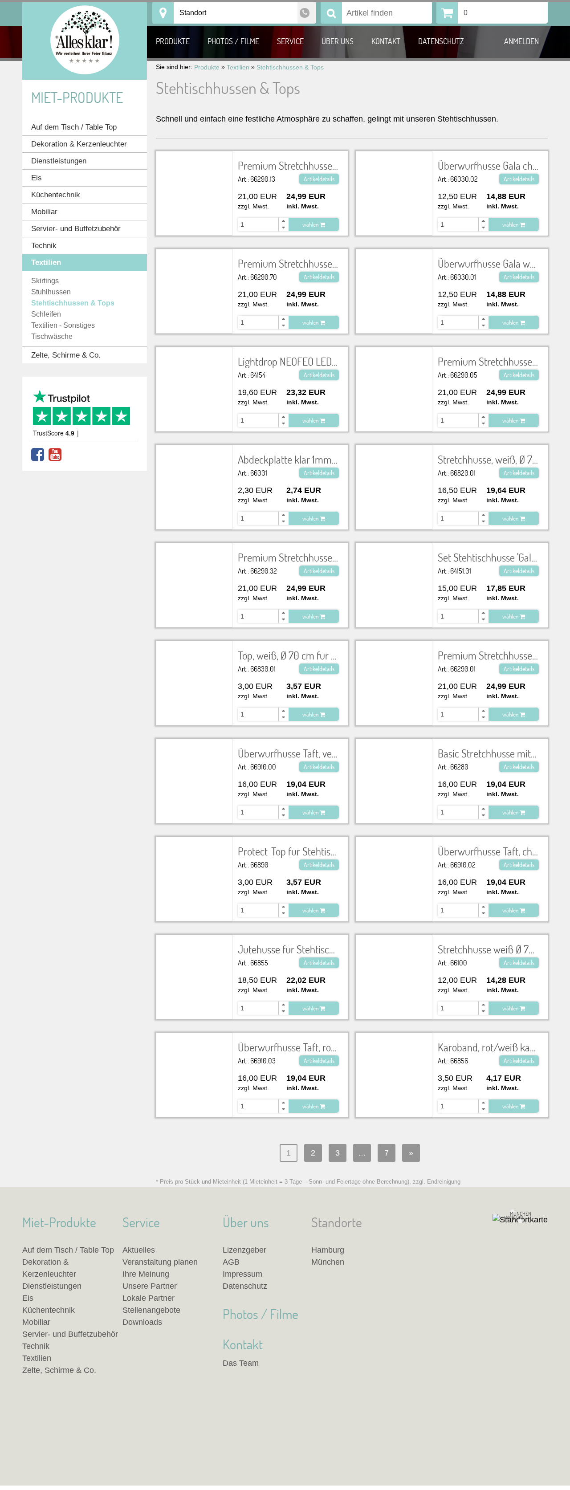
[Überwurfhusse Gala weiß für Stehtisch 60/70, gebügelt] (394, 273)
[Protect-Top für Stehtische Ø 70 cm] (194, 849)
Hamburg (327, 1250)
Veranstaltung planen (160, 1262)
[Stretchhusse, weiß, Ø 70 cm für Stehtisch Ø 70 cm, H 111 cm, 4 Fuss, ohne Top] (394, 475)
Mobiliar (44, 212)
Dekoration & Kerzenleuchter (79, 144)
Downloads (142, 1322)
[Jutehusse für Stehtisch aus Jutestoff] (194, 953)
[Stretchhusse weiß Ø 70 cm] (394, 947)
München (327, 1262)
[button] (283, 221)
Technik (44, 245)
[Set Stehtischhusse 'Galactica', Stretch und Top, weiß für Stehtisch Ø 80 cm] (394, 567)
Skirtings (45, 281)
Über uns (338, 41)
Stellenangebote (151, 1310)
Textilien (46, 262)
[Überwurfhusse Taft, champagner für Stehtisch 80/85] (394, 855)
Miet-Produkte (77, 97)
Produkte (173, 41)
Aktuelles (138, 1250)
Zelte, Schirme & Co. (66, 355)
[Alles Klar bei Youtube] (55, 455)
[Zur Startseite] (84, 41)
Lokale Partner (148, 1298)
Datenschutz (441, 41)
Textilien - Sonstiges (63, 325)
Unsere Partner (149, 1286)
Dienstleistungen (58, 161)
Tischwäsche (52, 336)
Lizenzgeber (244, 1250)
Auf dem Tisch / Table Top (74, 127)
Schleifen (46, 314)
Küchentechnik (55, 195)
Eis (36, 178)
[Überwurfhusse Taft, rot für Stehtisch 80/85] (194, 1051)
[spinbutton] (265, 224)
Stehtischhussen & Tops (72, 303)
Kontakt (385, 41)
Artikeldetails (319, 179)
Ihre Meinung (145, 1274)
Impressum (242, 1274)
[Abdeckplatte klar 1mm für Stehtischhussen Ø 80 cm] (194, 469)
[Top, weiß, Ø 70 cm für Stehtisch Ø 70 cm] (194, 659)
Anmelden (521, 41)
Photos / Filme (233, 41)
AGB (231, 1262)
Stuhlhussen (51, 292)
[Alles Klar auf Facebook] (37, 455)
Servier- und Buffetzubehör (76, 228)
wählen (311, 224)
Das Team (241, 1363)
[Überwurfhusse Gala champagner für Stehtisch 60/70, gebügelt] (394, 175)
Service (290, 41)
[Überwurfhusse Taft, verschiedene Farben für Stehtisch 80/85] (194, 763)
